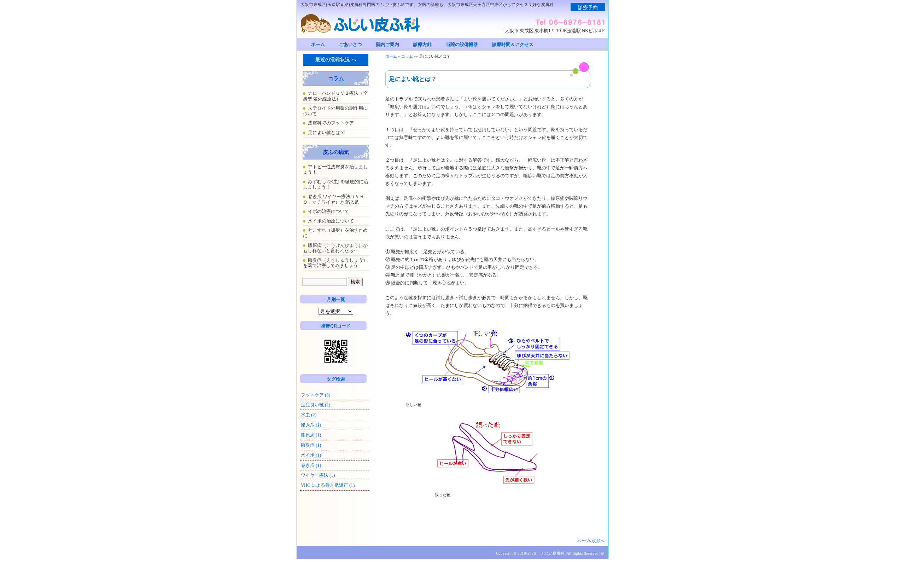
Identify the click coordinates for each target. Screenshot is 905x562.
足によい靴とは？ (326, 132)
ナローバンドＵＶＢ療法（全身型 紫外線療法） (335, 96)
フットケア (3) (315, 395)
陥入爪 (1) (311, 425)
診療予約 (588, 7)
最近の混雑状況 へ (335, 59)
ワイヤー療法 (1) (318, 475)
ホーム (318, 44)
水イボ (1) (311, 455)
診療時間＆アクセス (512, 44)
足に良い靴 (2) (315, 404)
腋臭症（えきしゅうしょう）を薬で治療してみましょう (335, 262)
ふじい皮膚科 (552, 553)
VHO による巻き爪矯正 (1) (328, 485)
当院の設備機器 (462, 44)
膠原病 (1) (311, 435)
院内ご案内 (387, 44)
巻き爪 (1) (311, 465)
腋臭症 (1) (311, 445)
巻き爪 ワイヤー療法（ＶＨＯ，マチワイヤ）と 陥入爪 (333, 199)
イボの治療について (328, 211)
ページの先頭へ (591, 541)
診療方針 (422, 44)
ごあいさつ (350, 44)
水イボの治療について (331, 221)
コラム (407, 56)
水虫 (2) (308, 414)
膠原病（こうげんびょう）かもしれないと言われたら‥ (335, 248)
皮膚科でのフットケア (331, 123)
